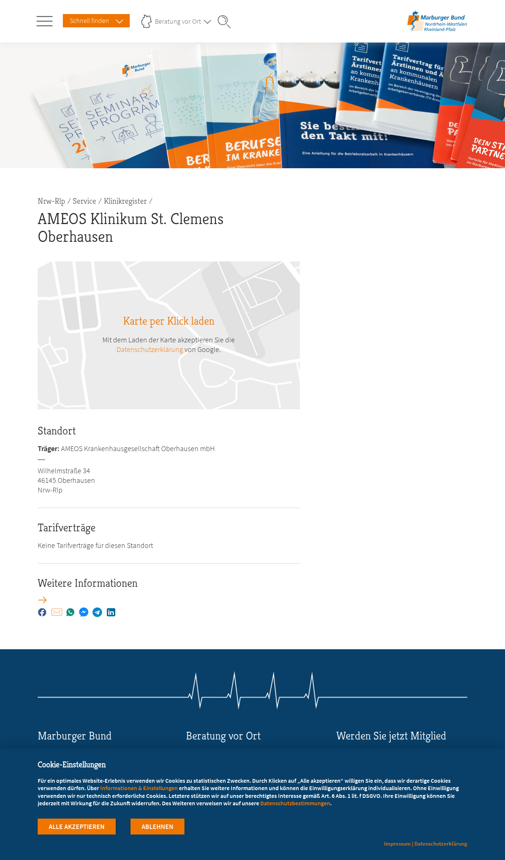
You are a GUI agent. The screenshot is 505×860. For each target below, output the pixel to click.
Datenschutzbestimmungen (295, 803)
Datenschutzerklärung (149, 349)
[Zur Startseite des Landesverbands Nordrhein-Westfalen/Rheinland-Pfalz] (437, 30)
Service (84, 201)
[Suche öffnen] (226, 22)
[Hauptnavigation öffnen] (46, 19)
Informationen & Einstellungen (139, 788)
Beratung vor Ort (178, 21)
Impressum (397, 843)
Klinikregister (125, 201)
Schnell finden (89, 20)
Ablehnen (157, 826)
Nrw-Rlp (51, 201)
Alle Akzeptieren (77, 826)
